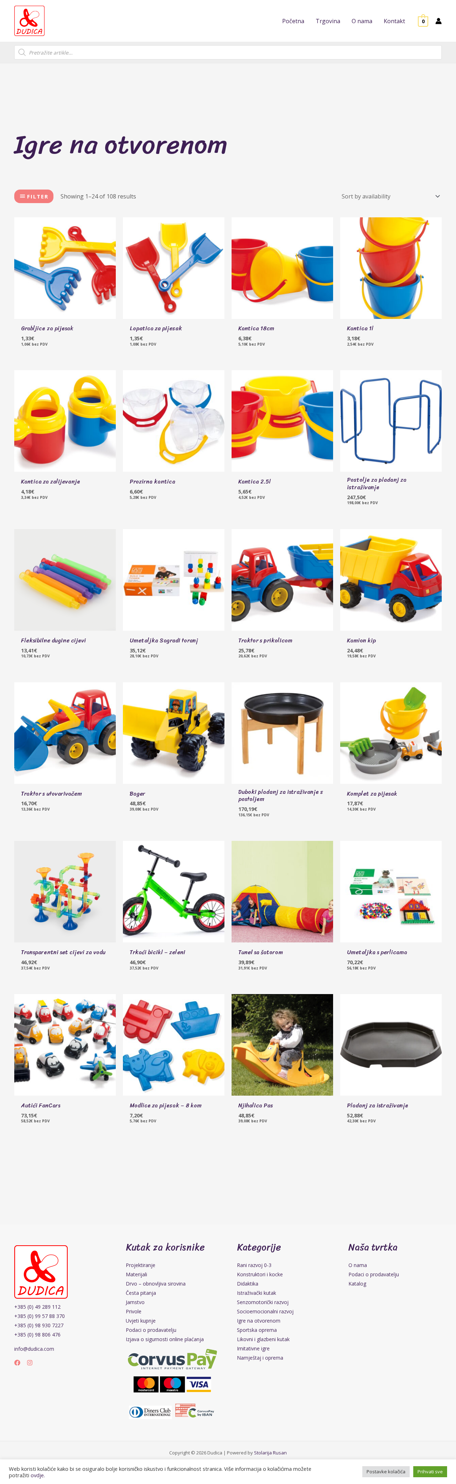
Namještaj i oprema (260, 1357)
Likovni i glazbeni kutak (263, 1339)
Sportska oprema (257, 1330)
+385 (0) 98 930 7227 (38, 1325)
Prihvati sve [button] (430, 1471)
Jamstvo (135, 1302)
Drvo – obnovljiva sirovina (156, 1283)
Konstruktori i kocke (260, 1274)
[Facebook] (17, 1363)
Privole (133, 1311)
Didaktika (247, 1283)
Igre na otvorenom (258, 1320)
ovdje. (38, 1475)
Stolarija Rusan (270, 1452)
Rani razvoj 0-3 (254, 1265)
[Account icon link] (438, 21)
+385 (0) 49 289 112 (37, 1306)
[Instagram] (30, 1363)
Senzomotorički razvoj (263, 1302)
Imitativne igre (253, 1348)
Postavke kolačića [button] (386, 1471)
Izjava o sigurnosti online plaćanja (165, 1339)
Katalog (357, 1283)
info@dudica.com (34, 1348)
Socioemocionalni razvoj (265, 1311)
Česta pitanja (141, 1292)
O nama (357, 1265)
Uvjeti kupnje (141, 1320)
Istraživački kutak (256, 1292)
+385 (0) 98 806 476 (37, 1334)
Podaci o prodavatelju (151, 1330)
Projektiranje (140, 1265)
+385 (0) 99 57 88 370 (39, 1316)
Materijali (136, 1274)
